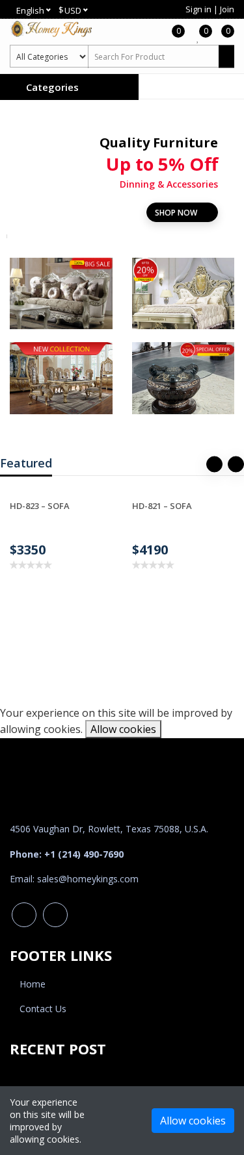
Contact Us (43, 1008)
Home (33, 984)
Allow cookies (123, 729)
